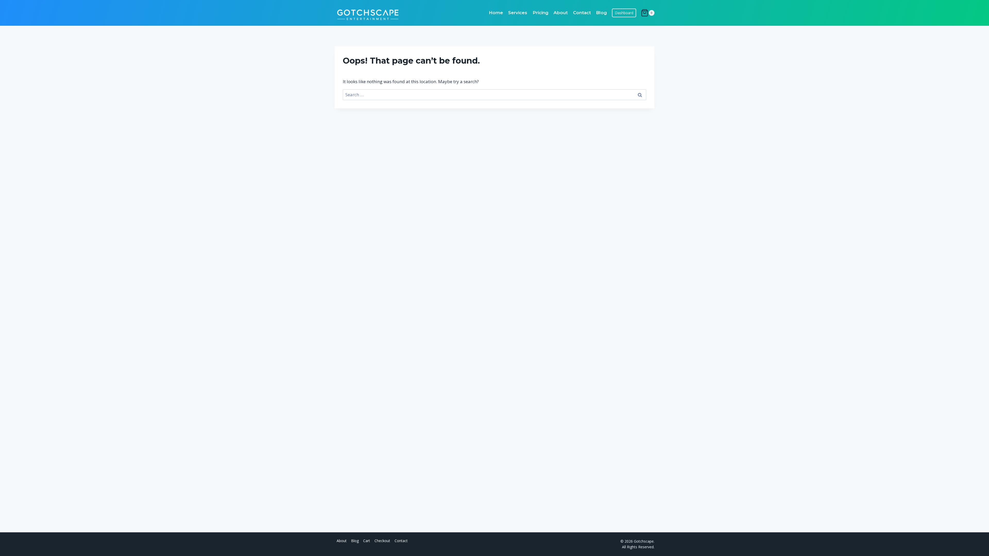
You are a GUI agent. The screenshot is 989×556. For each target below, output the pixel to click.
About (560, 12)
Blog (601, 12)
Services (517, 12)
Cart (366, 540)
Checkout (382, 540)
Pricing (540, 12)
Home (496, 12)
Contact (582, 12)
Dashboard (624, 12)
